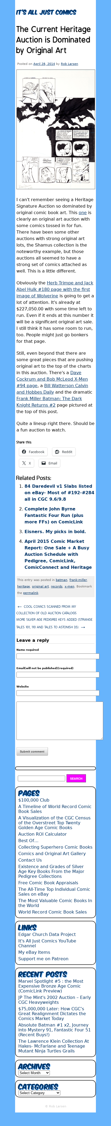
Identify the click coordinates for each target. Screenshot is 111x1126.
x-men (69, 586)
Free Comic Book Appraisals (48, 882)
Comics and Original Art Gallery (52, 853)
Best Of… (28, 840)
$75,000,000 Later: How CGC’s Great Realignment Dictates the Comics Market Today (52, 1013)
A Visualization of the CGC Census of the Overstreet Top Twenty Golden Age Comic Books (54, 822)
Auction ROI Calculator (42, 834)
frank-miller (78, 580)
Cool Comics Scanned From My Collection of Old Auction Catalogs (46, 609)
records (57, 586)
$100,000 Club (33, 800)
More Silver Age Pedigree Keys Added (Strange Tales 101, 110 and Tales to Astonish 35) (54, 624)
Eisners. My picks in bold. (55, 531)
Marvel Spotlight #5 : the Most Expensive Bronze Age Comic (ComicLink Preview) (50, 986)
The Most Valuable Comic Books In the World (55, 903)
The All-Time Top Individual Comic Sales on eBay (54, 892)
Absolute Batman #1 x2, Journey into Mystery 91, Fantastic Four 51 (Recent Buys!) (54, 1029)
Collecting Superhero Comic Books (55, 847)
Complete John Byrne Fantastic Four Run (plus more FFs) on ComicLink (54, 515)
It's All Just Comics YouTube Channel (47, 943)
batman (61, 580)
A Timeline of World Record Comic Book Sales (55, 809)
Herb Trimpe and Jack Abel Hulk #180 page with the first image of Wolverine (54, 289)
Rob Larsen (69, 64)
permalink (30, 593)
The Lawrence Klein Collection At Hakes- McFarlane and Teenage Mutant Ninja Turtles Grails (53, 1046)
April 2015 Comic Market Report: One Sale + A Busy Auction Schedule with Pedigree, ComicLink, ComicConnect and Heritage (58, 554)
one (83, 212)
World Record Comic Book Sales (52, 912)
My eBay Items (34, 952)
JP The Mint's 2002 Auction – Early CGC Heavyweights (54, 1000)
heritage (23, 586)
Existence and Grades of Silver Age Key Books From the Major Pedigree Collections (51, 871)
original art (40, 586)
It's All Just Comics (46, 11)
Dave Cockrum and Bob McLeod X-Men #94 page (52, 379)
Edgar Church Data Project (47, 934)
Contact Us (30, 860)
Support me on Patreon (43, 958)
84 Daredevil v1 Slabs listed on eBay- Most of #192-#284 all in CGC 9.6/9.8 (59, 493)
